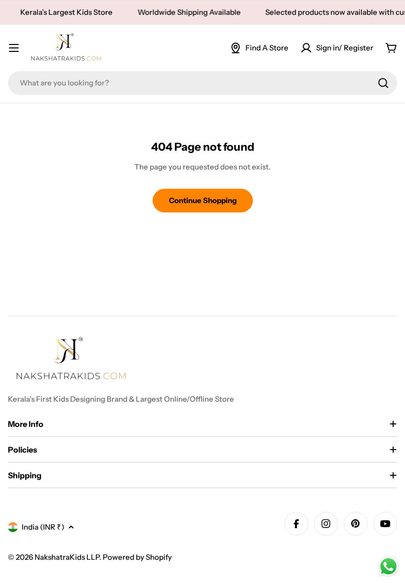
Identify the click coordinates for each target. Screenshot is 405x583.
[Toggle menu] (14, 48)
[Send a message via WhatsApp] (388, 566)
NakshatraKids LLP (67, 557)
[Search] (383, 83)
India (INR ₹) (43, 527)
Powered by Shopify (137, 557)
